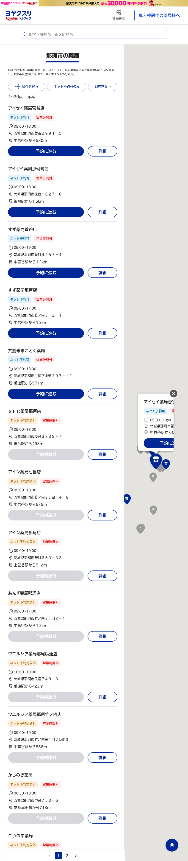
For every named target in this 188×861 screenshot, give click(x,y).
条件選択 (28, 86)
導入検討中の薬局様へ (159, 15)
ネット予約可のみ (67, 86)
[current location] (172, 845)
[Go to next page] (76, 855)
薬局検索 (118, 18)
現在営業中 (103, 86)
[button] (62, 124)
